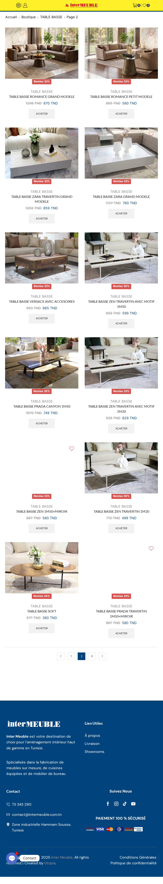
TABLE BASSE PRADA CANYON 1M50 (41, 406)
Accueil (11, 17)
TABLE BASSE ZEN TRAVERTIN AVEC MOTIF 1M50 (121, 303)
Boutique (28, 17)
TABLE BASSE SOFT (41, 611)
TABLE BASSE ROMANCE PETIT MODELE (121, 96)
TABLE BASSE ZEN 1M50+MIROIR (41, 511)
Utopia (49, 863)
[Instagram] (116, 804)
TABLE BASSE (51, 17)
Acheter (42, 113)
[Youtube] (133, 804)
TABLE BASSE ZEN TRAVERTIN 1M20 (121, 511)
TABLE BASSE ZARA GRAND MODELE (121, 196)
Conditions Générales (138, 857)
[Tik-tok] (125, 804)
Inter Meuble (62, 857)
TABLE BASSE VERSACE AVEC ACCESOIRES (41, 301)
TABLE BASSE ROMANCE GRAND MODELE (41, 96)
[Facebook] (108, 804)
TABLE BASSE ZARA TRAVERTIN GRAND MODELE (41, 199)
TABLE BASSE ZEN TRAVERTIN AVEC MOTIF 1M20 (121, 408)
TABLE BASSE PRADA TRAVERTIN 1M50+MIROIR (121, 613)
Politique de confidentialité (134, 863)
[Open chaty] (12, 858)
